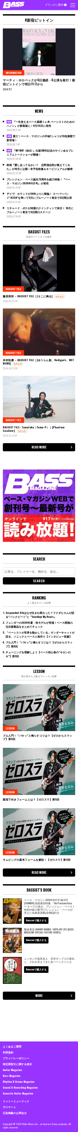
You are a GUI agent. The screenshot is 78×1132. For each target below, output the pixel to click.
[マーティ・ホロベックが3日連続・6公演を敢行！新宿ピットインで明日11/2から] (39, 51)
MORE (39, 995)
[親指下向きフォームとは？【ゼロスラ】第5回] (39, 771)
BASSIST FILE (13, 289)
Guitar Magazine (12, 1070)
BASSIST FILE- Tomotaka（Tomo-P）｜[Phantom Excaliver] (34, 429)
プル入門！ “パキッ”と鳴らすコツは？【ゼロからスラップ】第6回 (37, 737)
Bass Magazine (11, 1076)
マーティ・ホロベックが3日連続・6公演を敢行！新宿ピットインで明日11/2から (39, 82)
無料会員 (59, 296)
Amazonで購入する (36, 920)
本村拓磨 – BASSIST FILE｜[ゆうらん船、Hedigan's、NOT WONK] (38, 361)
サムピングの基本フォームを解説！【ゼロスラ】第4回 (37, 859)
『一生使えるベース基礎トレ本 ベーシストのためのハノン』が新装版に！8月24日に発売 (41, 124)
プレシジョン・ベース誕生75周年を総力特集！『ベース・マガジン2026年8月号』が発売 (38, 181)
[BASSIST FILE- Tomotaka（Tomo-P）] (39, 399)
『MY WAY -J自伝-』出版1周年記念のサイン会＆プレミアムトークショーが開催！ (40, 152)
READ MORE (39, 447)
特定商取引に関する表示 (17, 1064)
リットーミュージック (16, 1101)
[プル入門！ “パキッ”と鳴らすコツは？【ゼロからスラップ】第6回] (39, 707)
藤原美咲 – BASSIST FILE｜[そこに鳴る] (28, 296)
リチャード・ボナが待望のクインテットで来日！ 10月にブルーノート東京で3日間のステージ (40, 210)
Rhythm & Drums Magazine (18, 1081)
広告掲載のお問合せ (15, 1113)
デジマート (9, 1107)
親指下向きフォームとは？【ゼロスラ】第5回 (31, 799)
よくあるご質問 (12, 1046)
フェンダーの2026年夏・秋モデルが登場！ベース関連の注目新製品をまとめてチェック (39, 624)
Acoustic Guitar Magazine (18, 1093)
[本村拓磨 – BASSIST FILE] (39, 331)
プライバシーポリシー (16, 1058)
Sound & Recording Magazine (20, 1087)
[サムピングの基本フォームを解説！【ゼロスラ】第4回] (39, 831)
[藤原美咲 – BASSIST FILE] (39, 268)
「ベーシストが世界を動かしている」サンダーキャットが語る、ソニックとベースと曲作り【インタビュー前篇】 (40, 634)
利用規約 (8, 1052)
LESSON (10, 728)
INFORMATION (13, 73)
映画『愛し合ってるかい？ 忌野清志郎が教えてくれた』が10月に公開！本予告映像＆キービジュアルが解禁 (40, 167)
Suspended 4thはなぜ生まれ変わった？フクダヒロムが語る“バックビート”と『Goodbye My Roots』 (40, 615)
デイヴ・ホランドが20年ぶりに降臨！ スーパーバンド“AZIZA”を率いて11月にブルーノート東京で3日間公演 (39, 195)
